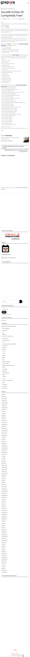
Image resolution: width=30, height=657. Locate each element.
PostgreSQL (4, 370)
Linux (3, 342)
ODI (3, 332)
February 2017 (4, 531)
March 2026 (4, 396)
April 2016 (4, 549)
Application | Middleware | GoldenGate (9, 326)
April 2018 (4, 504)
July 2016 (3, 544)
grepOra (3, 355)
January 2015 (4, 572)
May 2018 (3, 503)
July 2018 (3, 499)
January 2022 (4, 433)
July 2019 (3, 476)
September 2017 (5, 517)
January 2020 (4, 467)
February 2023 (4, 428)
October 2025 (4, 405)
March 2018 (4, 506)
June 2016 (4, 546)
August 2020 (4, 454)
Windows (4, 347)
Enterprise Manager (6, 340)
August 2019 (4, 475)
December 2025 (4, 402)
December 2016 (4, 534)
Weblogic (4, 334)
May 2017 (3, 525)
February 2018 (4, 508)
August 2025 (4, 409)
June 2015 (4, 566)
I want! (4, 312)
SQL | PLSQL (10, 8)
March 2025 (4, 418)
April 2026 (4, 394)
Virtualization (4, 345)
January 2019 (4, 488)
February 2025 (4, 420)
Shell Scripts (4, 384)
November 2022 (5, 432)
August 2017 (4, 519)
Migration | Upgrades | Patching (8, 365)
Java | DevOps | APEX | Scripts (7, 380)
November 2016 (5, 536)
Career (3, 351)
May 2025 (3, 415)
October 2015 (4, 560)
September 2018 (5, 495)
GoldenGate (4, 330)
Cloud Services (5, 338)
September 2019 (5, 473)
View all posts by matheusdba (7, 140)
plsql (22, 18)
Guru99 (7, 26)
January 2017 (4, 532)
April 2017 (4, 527)
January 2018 (4, 510)
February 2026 (4, 398)
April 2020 (4, 461)
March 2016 (4, 551)
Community (5, 8)
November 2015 (5, 559)
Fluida (16, 653)
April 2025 (4, 417)
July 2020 (3, 456)
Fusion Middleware (5, 328)
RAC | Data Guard (5, 372)
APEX (3, 382)
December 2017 (4, 512)
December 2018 (4, 489)
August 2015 (4, 562)
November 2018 (5, 491)
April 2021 (4, 439)
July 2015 (3, 564)
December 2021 (4, 435)
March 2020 (4, 463)
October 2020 (4, 450)
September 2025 (5, 407)
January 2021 (4, 445)
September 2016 (5, 540)
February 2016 (4, 553)
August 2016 (4, 542)
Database (3, 357)
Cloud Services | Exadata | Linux (8, 336)
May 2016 (3, 547)
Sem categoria (4, 388)
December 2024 (4, 424)
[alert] (15, 258)
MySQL (3, 367)
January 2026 (4, 400)
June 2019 (4, 478)
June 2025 (4, 413)
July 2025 (3, 411)
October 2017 (4, 516)
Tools (14, 8)
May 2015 (3, 568)
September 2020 (5, 452)
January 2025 (4, 422)
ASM (3, 359)
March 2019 (4, 484)
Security (3, 374)
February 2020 (4, 465)
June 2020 (4, 458)
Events (3, 353)
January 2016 (4, 555)
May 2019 (3, 480)
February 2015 (4, 570)
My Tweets (4, 320)
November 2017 (5, 514)
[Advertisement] (15, 209)
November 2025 (5, 403)
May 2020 (3, 460)
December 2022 (4, 430)
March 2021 (4, 441)
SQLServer (4, 376)
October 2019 (4, 471)
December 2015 (4, 557)
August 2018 (4, 497)
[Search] (20, 301)
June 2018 (4, 501)
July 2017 (3, 521)
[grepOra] (8, 2)
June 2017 (4, 523)
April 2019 (4, 482)
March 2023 (4, 426)
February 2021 (4, 443)
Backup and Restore (6, 361)
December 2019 (4, 469)
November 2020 (5, 448)
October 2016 (4, 538)
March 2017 (4, 529)
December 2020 (4, 446)
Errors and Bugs (5, 363)
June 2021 (4, 437)
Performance (4, 369)
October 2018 (4, 493)
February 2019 (4, 486)
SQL (24, 18)
